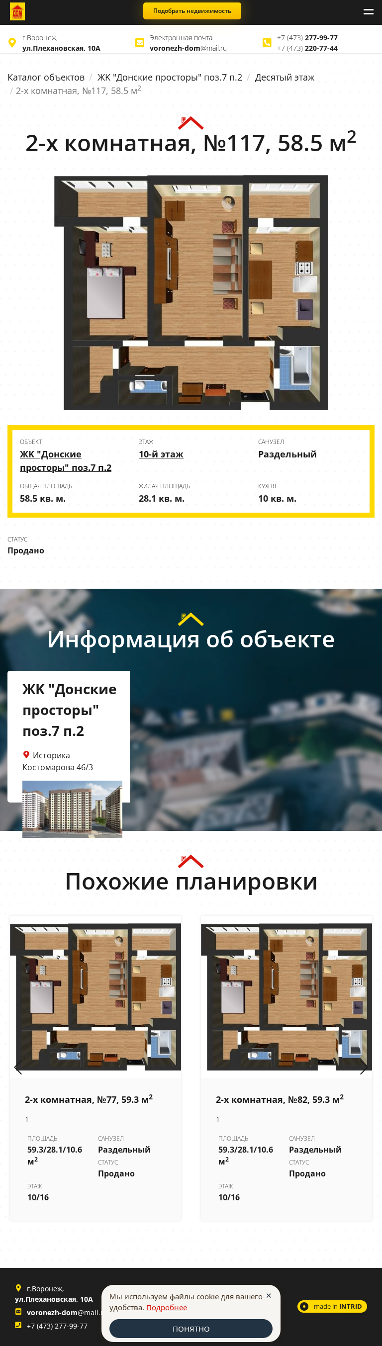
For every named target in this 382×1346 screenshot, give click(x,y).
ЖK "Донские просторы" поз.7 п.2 (169, 77)
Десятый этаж (284, 77)
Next (364, 1068)
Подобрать (192, 10)
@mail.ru (188, 48)
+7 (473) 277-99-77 (57, 1326)
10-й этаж (161, 454)
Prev (18, 1068)
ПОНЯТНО (191, 1329)
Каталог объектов (46, 77)
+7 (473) (307, 37)
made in (338, 1306)
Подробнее (166, 1307)
